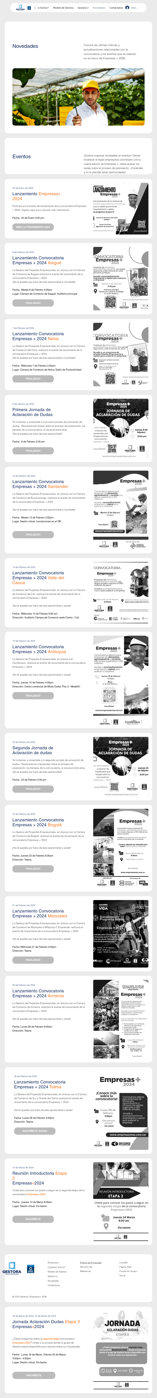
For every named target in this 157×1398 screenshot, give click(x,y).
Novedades (53, 1280)
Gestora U (53, 1276)
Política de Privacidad (90, 1262)
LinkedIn (123, 1262)
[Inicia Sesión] (127, 8)
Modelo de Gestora (57, 1271)
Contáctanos (54, 1285)
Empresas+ (53, 1262)
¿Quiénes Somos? (56, 1267)
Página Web (125, 1266)
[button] (33, 303)
